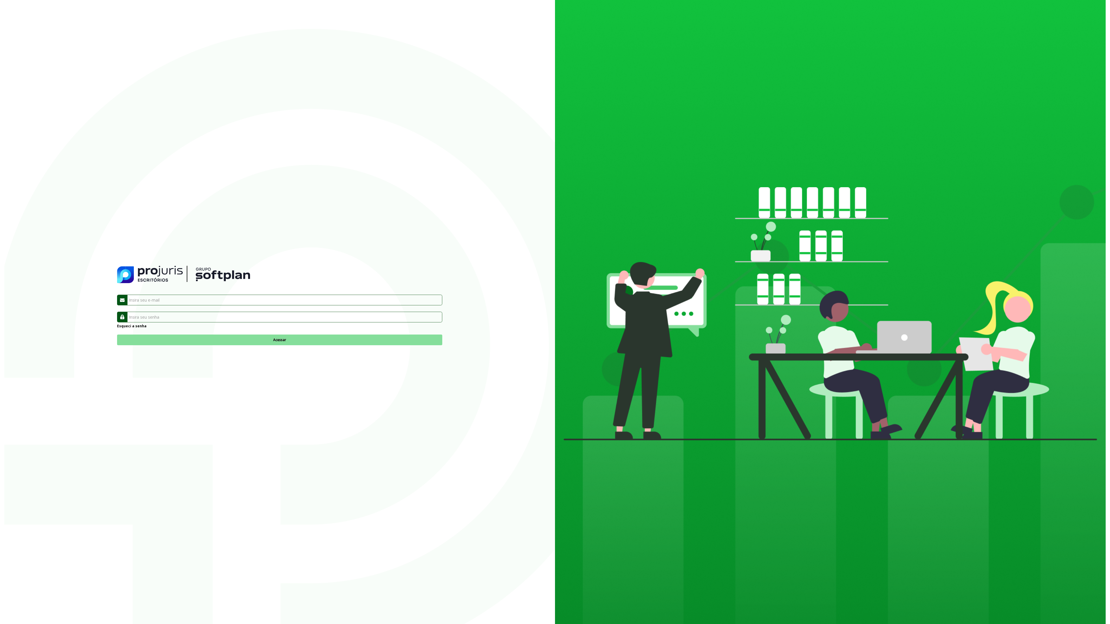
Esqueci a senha (132, 326)
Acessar (279, 339)
